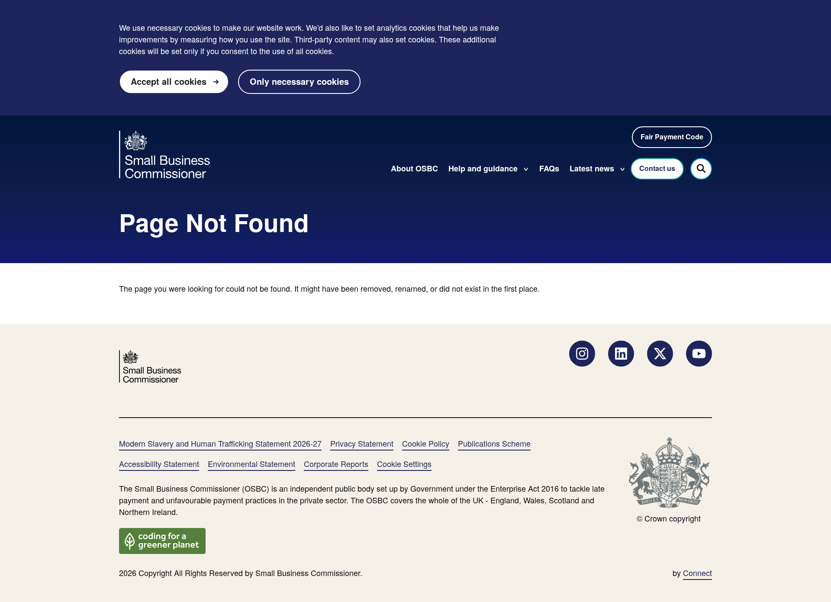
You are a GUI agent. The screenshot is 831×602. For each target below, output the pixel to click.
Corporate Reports (336, 463)
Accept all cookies (168, 81)
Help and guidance (483, 168)
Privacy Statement (361, 443)
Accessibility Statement (159, 463)
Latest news (592, 168)
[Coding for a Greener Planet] (162, 539)
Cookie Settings (404, 463)
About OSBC (414, 168)
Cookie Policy (425, 443)
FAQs (549, 168)
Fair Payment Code (672, 137)
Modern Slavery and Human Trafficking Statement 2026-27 (220, 443)
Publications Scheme (494, 443)
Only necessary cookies (299, 81)
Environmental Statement (251, 463)
